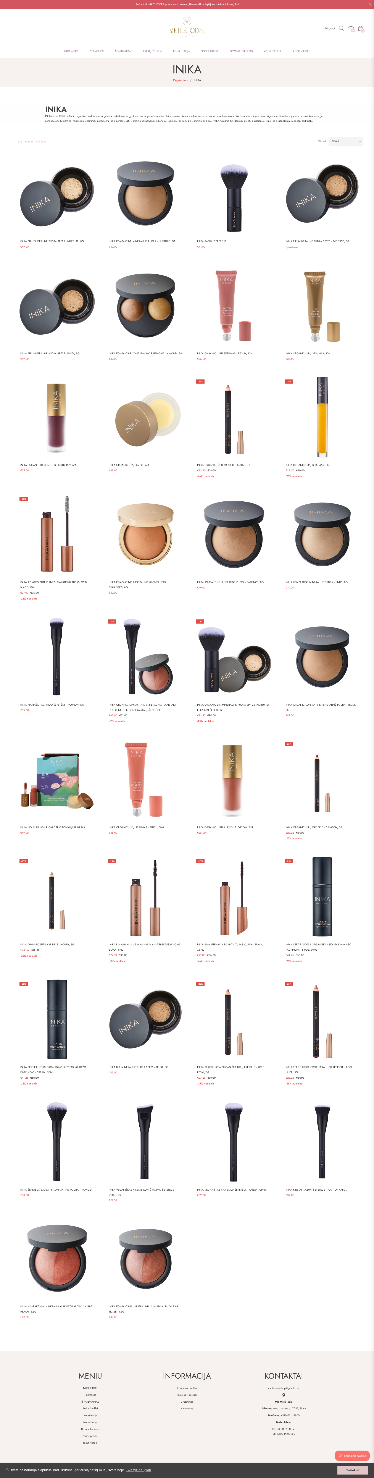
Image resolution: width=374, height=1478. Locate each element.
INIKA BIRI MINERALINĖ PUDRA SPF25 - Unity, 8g (49, 353)
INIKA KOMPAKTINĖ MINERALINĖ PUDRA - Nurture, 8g (142, 241)
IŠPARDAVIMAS (90, 1402)
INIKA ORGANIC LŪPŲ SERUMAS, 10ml (309, 353)
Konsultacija (90, 1415)
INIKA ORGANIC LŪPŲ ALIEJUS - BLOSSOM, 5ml (225, 827)
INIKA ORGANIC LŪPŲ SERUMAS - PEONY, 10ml (225, 353)
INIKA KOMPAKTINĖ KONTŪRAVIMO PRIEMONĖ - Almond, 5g (145, 353)
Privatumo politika (187, 1388)
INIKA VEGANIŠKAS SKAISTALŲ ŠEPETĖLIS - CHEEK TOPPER (232, 1190)
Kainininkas (187, 1408)
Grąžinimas (187, 1402)
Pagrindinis (180, 80)
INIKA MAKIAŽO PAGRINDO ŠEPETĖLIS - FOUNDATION (52, 705)
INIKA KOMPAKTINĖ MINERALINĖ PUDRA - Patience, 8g (230, 582)
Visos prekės (90, 1436)
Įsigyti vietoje (90, 1443)
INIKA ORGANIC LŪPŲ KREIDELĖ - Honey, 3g (47, 944)
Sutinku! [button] (352, 1470)
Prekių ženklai (90, 1408)
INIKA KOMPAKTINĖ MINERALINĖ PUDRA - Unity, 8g (317, 582)
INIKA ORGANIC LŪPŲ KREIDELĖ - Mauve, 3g (224, 465)
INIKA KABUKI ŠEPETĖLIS (211, 241)
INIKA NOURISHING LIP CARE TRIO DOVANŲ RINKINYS (52, 827)
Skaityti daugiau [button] (138, 1470)
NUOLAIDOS (90, 1388)
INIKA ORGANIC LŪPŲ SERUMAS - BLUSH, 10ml (137, 827)
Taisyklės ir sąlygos (187, 1395)
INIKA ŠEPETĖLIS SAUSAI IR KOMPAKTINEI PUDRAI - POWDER (56, 1190)
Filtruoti (322, 141)
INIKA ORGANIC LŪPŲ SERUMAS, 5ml (308, 465)
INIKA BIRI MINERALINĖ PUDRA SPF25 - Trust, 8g (138, 1067)
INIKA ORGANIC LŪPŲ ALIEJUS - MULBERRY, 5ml (48, 465)
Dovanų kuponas (90, 1429)
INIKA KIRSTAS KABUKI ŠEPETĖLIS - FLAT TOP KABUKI (317, 1190)
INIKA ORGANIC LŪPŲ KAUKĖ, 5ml (129, 465)
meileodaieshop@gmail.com (283, 1388)
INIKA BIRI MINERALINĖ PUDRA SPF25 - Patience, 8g (317, 241)
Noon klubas (90, 1422)
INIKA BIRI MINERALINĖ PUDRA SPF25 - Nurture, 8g (52, 241)
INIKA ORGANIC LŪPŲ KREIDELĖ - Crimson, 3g (314, 827)
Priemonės (90, 1395)
